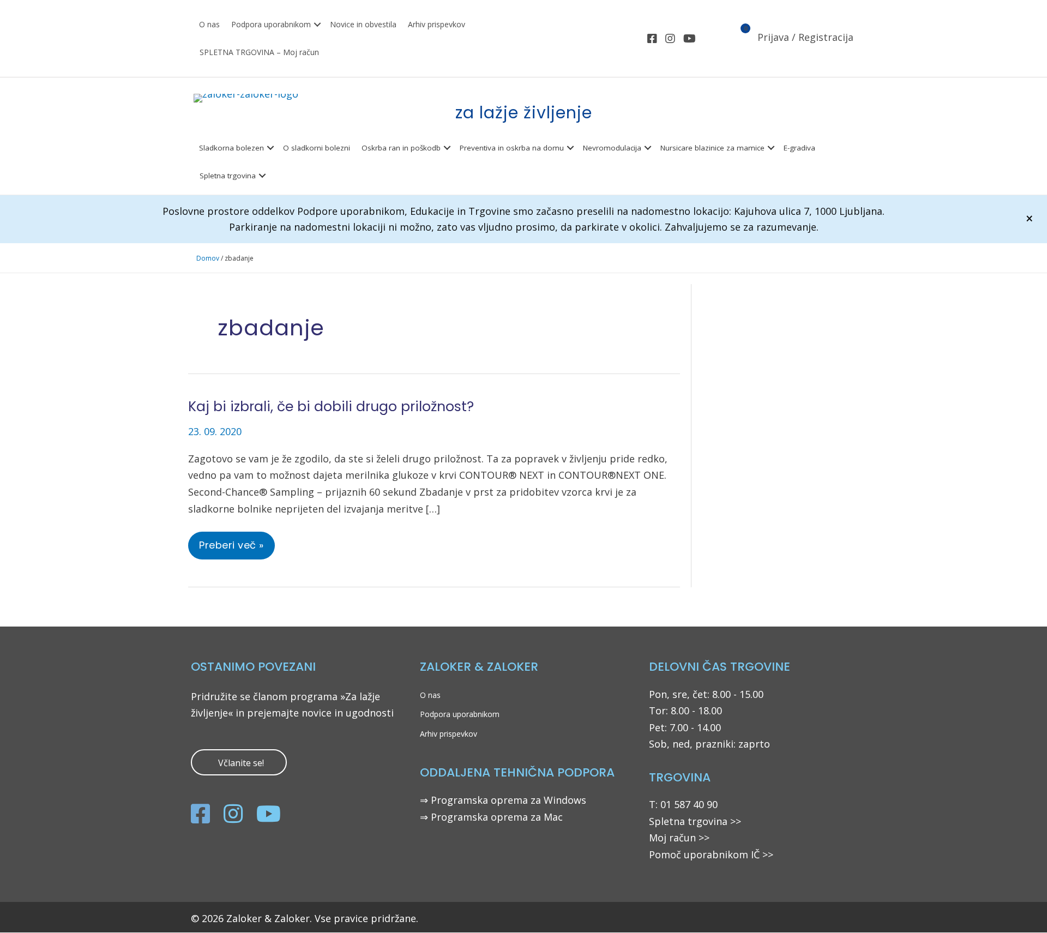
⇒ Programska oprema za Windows (503, 799)
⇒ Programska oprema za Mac (491, 816)
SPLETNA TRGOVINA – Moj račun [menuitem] (259, 52)
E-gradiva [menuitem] (799, 148)
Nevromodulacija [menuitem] (612, 148)
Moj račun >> (679, 837)
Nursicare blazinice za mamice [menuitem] (712, 148)
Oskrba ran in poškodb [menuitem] (401, 148)
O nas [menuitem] (209, 24)
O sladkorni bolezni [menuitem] (316, 148)
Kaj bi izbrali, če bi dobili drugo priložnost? (331, 406)
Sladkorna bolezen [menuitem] (231, 148)
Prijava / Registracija (805, 37)
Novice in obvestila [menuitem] (363, 24)
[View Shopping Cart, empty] (739, 39)
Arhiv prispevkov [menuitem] (436, 24)
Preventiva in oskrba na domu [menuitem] (512, 148)
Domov (207, 258)
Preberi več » (231, 548)
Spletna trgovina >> (695, 821)
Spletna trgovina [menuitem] (228, 175)
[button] (317, 25)
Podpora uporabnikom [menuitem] (271, 24)
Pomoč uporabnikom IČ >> (711, 854)
